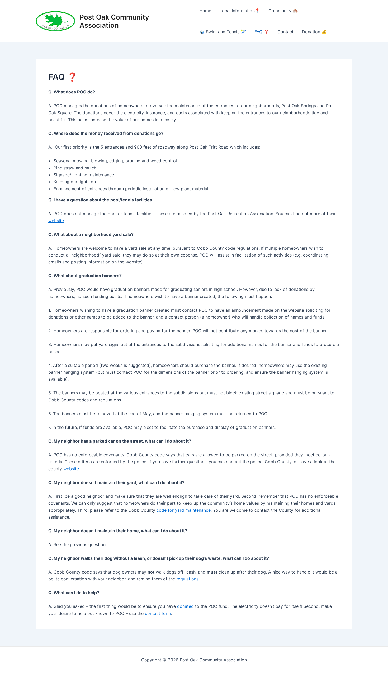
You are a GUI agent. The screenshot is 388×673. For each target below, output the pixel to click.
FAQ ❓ (261, 31)
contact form (158, 613)
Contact (285, 31)
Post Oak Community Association (114, 21)
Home (205, 10)
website (56, 220)
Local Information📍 (240, 10)
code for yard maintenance (184, 510)
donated (185, 606)
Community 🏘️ (283, 10)
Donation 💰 (314, 31)
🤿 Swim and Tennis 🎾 (222, 31)
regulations (187, 578)
